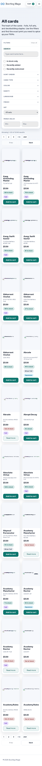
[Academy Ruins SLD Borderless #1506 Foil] (11, 689)
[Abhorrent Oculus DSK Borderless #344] (31, 279)
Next (31, 143)
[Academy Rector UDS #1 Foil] (11, 631)
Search (7, 49)
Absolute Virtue (7, 473)
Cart (30, 4)
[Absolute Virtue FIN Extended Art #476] (11, 457)
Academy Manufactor (29, 531)
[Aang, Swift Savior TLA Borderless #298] (31, 221)
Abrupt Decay (30, 414)
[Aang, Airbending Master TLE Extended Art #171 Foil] (31, 161)
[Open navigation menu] (39, 4)
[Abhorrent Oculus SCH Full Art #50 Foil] (11, 279)
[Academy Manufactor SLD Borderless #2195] (31, 515)
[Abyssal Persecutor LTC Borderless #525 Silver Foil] (11, 515)
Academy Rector (28, 589)
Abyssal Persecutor (8, 531)
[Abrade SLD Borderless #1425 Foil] (11, 399)
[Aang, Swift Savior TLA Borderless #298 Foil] (11, 221)
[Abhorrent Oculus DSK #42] (11, 337)
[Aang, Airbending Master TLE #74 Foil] (11, 161)
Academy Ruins (10, 705)
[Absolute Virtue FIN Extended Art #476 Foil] (31, 457)
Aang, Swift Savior (9, 237)
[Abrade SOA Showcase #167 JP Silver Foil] (31, 337)
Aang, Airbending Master (8, 178)
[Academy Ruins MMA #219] (31, 689)
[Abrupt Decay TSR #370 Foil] (31, 399)
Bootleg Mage (13, 3)
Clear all (34, 43)
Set (5, 107)
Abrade (27, 352)
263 (25, 137)
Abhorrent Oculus (8, 295)
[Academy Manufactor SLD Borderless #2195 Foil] (11, 573)
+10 (19, 137)
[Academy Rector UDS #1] (31, 631)
